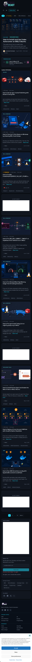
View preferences (16, 656)
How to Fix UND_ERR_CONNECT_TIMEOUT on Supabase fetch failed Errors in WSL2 (16, 239)
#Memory (13, 298)
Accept (16, 648)
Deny (16, 652)
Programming (12, 585)
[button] (30, 635)
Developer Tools (7, 367)
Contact (18, 629)
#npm (17, 109)
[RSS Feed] (14, 595)
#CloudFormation (24, 445)
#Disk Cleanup (13, 148)
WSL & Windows (22, 15)
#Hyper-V (5, 190)
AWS (15, 15)
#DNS (4, 256)
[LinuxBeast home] (4, 604)
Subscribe (12, 10)
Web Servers (6, 587)
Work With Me (20, 627)
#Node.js (13, 109)
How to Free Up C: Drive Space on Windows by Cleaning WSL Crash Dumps (15, 135)
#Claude (11, 403)
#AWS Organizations (15, 445)
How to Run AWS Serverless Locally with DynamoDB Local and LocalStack (15, 472)
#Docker (19, 148)
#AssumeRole (6, 445)
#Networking (10, 256)
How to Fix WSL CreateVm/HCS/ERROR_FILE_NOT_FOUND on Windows (16, 176)
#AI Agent (5, 403)
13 (18, 516)
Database (19, 585)
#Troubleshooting (19, 190)
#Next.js (16, 256)
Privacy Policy (19, 659)
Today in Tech (4, 627)
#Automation (6, 148)
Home (2, 625)
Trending (9, 15)
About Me (19, 625)
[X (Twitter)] (10, 595)
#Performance (20, 298)
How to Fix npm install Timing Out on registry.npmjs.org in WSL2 (13, 324)
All (3, 15)
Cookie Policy (12, 659)
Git (26, 583)
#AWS (4, 487)
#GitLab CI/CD (6, 109)
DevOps (5, 72)
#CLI (15, 403)
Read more (6, 102)
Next (21, 515)
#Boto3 (9, 487)
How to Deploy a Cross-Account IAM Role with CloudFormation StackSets (15, 430)
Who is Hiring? (4, 629)
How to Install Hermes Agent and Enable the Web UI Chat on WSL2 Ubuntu (16, 388)
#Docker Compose (16, 487)
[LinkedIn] (7, 595)
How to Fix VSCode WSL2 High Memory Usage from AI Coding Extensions (14, 282)
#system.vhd (11, 190)
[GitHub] (4, 595)
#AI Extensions (6, 298)
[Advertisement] (16, 205)
